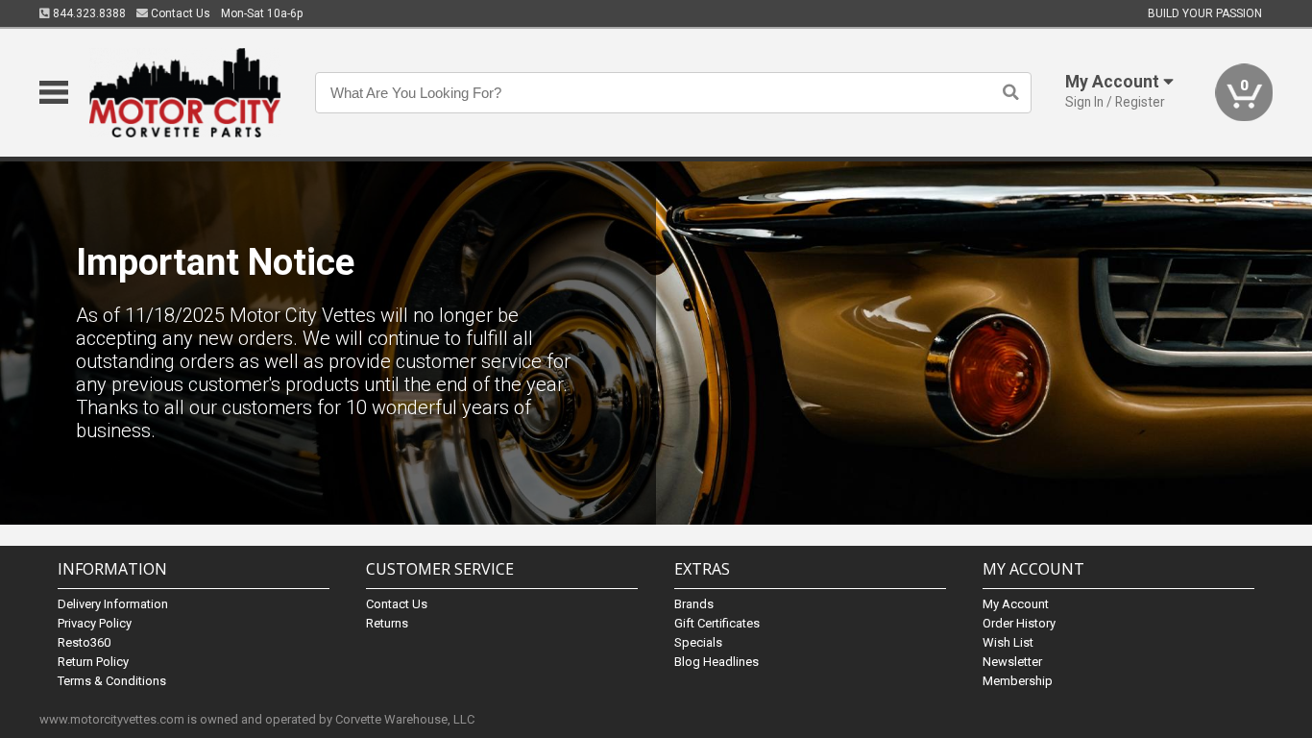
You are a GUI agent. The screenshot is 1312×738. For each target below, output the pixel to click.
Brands (694, 604)
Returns (387, 623)
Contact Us (179, 13)
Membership (1018, 681)
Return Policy (93, 661)
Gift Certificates (717, 623)
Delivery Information (113, 604)
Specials (698, 642)
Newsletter (1012, 661)
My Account (1016, 604)
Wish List (1008, 642)
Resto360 (84, 642)
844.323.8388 (88, 13)
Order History (1019, 623)
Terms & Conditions (112, 681)
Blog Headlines (716, 661)
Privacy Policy (95, 623)
